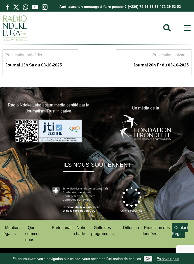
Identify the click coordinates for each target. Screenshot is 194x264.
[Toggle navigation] (187, 28)
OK (148, 259)
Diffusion (131, 227)
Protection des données (155, 230)
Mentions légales (12, 230)
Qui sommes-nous (33, 233)
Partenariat (61, 227)
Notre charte (80, 230)
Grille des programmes (102, 230)
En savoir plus (168, 259)
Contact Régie (180, 230)
